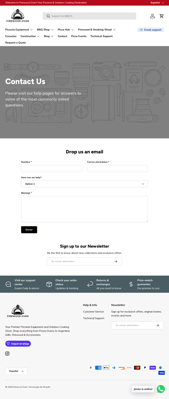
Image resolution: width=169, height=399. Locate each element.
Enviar (29, 229)
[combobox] (89, 16)
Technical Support (101, 36)
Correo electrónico (97, 161)
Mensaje (25, 192)
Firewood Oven (20, 387)
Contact (62, 36)
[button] (161, 16)
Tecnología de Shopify (39, 387)
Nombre (25, 161)
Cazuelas (11, 36)
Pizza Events (78, 36)
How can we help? (31, 177)
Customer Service (93, 311)
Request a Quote (15, 42)
